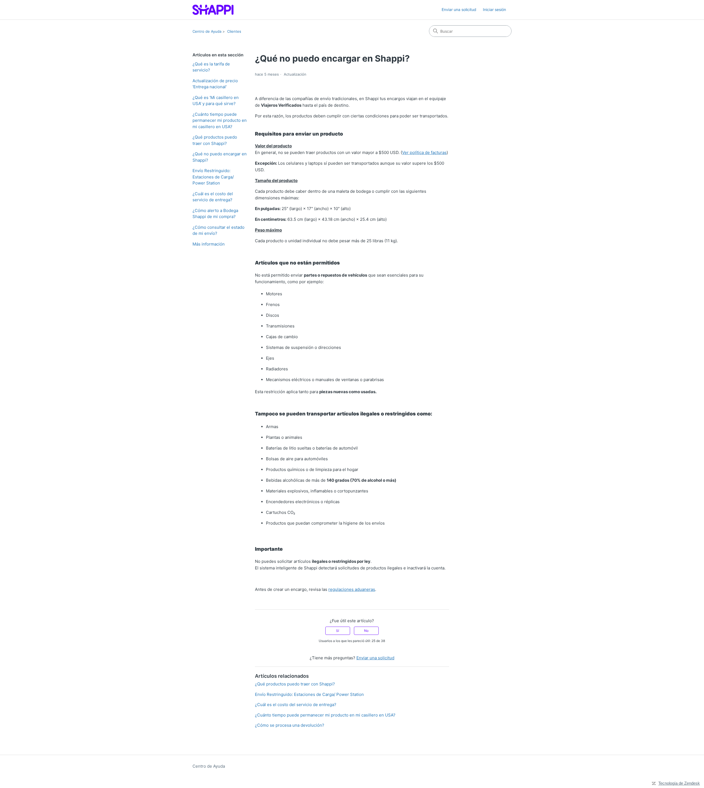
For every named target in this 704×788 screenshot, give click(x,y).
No (366, 631)
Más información (209, 244)
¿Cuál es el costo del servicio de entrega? (213, 197)
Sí (337, 631)
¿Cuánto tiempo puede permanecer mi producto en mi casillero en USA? (220, 120)
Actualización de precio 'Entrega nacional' (215, 84)
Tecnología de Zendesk (679, 783)
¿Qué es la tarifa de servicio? (211, 67)
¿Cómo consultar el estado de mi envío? (218, 230)
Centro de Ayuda (207, 31)
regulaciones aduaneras (351, 589)
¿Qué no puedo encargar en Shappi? (220, 157)
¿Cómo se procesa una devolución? (289, 725)
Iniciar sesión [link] (494, 9)
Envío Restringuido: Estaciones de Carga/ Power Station (213, 177)
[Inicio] (213, 10)
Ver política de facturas (424, 152)
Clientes (234, 31)
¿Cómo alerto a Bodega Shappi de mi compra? (215, 213)
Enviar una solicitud (459, 9)
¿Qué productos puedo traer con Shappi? (215, 140)
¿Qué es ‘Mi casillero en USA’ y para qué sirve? (216, 100)
